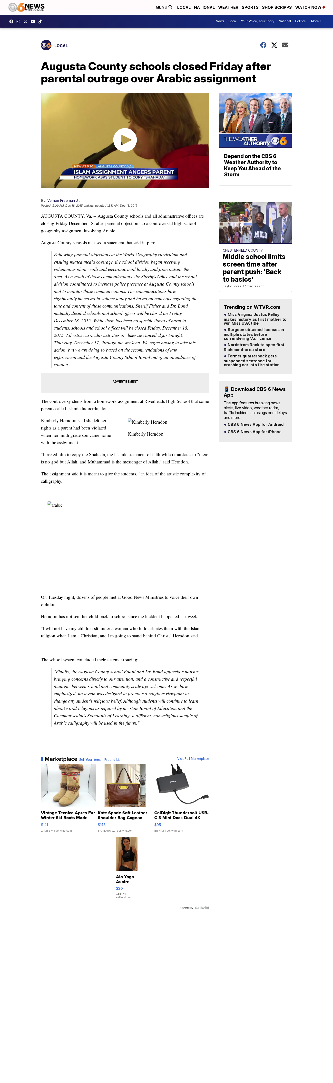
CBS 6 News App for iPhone (254, 432)
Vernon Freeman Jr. (63, 200)
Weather (228, 7)
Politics (300, 21)
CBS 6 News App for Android (255, 424)
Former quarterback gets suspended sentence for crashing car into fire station (252, 360)
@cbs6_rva (41, 21)
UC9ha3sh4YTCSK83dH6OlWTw (34, 21)
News (220, 21)
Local (184, 7)
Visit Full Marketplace (193, 759)
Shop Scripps (277, 7)
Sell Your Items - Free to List (100, 759)
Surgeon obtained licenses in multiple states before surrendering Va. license (254, 334)
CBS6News (12, 21)
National (204, 7)
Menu (162, 7)
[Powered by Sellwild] (202, 908)
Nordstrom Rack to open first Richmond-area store (254, 347)
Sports (250, 7)
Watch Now (309, 7)
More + (316, 21)
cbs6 (19, 21)
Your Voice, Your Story (257, 21)
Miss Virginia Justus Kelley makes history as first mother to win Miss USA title (255, 319)
